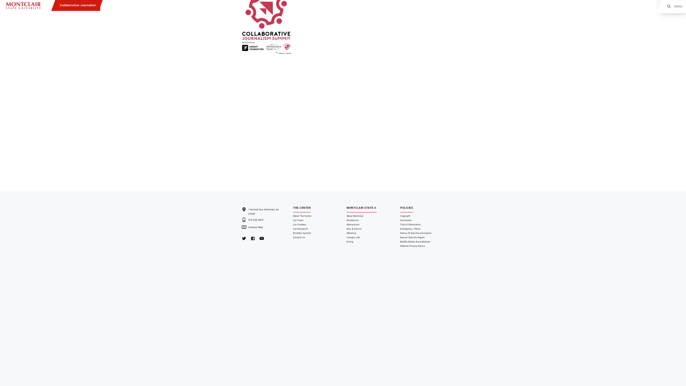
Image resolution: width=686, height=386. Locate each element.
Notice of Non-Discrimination (415, 233)
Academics (353, 220)
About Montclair (355, 216)
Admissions (353, 224)
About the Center (302, 216)
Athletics (351, 233)
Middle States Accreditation (415, 242)
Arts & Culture (354, 229)
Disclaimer (406, 220)
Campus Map (255, 227)
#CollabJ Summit (302, 233)
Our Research (300, 229)
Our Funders (299, 224)
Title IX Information (410, 224)
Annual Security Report (412, 237)
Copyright (405, 216)
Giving (350, 242)
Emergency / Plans (410, 229)
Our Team (298, 220)
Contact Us (299, 237)
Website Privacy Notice (412, 246)
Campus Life (353, 237)
